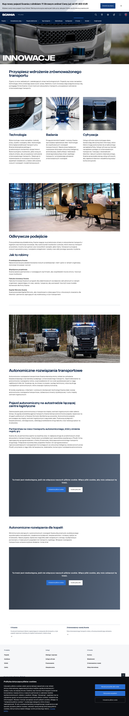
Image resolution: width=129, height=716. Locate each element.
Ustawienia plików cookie (110, 700)
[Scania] (8, 15)
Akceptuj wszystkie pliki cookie (110, 687)
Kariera (89, 655)
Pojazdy (6, 655)
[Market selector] (108, 15)
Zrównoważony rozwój (94, 663)
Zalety (6, 667)
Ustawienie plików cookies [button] (56, 489)
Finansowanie (50, 663)
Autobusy (7, 659)
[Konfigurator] (114, 15)
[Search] (96, 15)
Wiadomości (91, 659)
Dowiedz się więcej (107, 6)
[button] (120, 15)
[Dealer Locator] (102, 15)
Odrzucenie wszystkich (110, 693)
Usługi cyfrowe (50, 659)
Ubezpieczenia (50, 667)
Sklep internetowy (92, 667)
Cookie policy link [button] (76, 489)
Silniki (6, 663)
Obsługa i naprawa (51, 655)
